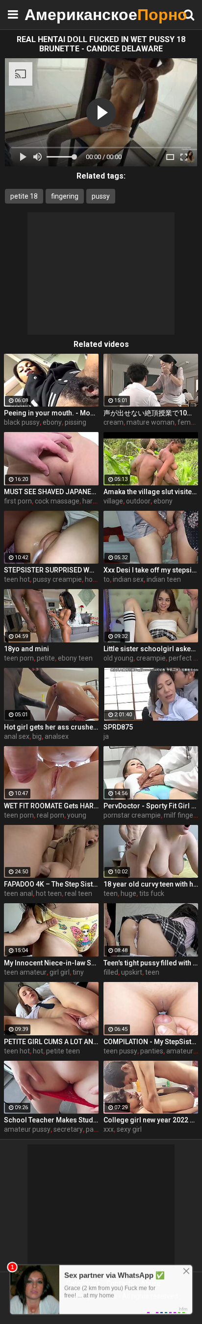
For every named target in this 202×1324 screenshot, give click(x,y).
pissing (75, 422)
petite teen (63, 1051)
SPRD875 (118, 727)
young (76, 815)
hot (38, 1051)
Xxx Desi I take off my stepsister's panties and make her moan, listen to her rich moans (150, 570)
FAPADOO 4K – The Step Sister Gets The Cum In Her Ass (51, 884)
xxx (108, 1129)
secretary (68, 1129)
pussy (101, 196)
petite (46, 658)
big (37, 736)
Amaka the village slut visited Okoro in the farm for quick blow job (150, 492)
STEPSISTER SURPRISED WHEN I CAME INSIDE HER (51, 570)
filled (110, 972)
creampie (151, 658)
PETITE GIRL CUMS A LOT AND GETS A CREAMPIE (51, 1042)
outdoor (138, 501)
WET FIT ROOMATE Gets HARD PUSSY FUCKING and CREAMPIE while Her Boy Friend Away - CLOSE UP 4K (51, 806)
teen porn (19, 658)
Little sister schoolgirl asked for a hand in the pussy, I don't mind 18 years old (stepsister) (150, 649)
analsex (57, 736)
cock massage (57, 501)
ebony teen (75, 658)
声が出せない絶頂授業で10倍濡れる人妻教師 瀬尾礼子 (150, 413)
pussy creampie (57, 579)
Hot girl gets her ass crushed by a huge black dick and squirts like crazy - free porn (51, 727)
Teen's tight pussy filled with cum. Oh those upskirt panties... (150, 963)
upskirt (131, 972)
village (113, 501)
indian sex (128, 579)
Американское (49, 14)
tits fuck (151, 893)
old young (118, 658)
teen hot (17, 579)
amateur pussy (27, 1129)
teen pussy (120, 1051)
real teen (78, 893)
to (106, 579)
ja (106, 736)
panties (151, 1051)
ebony (52, 422)
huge (128, 893)
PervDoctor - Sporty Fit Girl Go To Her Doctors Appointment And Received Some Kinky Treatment (150, 806)
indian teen (164, 579)
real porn (50, 815)
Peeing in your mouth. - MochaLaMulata (51, 413)
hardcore (96, 501)
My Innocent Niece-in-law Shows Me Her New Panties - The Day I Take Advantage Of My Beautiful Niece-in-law (51, 963)
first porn (18, 501)
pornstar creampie (132, 815)
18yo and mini (26, 649)
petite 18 (24, 196)
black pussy (22, 422)
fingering (64, 196)
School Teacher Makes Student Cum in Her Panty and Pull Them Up (51, 1120)
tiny (78, 972)
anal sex (16, 736)
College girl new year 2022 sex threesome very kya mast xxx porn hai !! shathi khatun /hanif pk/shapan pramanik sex (150, 1120)
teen (110, 893)
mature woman (150, 422)
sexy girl (129, 1129)
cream (113, 422)
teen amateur (25, 972)
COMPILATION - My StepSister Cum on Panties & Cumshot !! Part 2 (150, 1042)
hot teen (49, 893)
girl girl (60, 972)
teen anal (18, 893)
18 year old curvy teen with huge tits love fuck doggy (150, 884)
